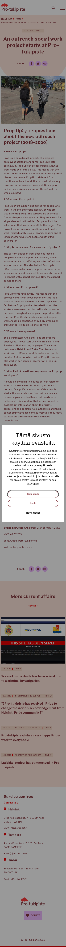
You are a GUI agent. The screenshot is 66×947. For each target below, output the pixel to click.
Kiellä (33, 503)
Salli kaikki (33, 494)
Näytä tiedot (33, 512)
